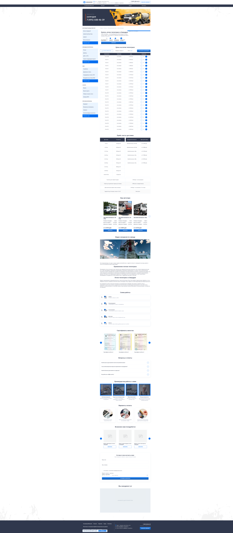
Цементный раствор (87, 34)
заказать (110, 446)
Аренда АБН (86, 96)
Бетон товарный (87, 31)
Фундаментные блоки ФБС (89, 77)
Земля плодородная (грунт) (89, 58)
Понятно (102, 530)
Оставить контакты (125, 478)
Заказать (113, 42)
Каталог (103, 5)
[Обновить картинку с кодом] (147, 475)
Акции (130, 5)
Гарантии (116, 5)
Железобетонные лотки (112, 28)
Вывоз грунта (86, 90)
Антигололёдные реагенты (89, 112)
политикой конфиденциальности (115, 470)
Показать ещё (86, 42)
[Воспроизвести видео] (125, 249)
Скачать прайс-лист (107, 50)
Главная (101, 28)
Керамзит (85, 104)
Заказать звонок (145, 2)
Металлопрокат (86, 39)
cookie (96, 530)
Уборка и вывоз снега (88, 93)
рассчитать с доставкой (144, 50)
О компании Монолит (89, 5)
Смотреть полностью (105, 36)
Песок (84, 50)
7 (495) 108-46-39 (135, 1)
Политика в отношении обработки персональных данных (95, 526)
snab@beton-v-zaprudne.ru (127, 528)
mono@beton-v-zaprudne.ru (123, 526)
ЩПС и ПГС (86, 55)
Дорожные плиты (87, 71)
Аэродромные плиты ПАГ (89, 74)
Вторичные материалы (88, 107)
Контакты (144, 5)
